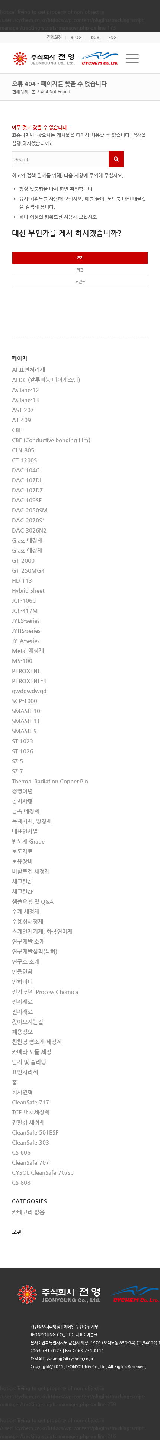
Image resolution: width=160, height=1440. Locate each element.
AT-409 (21, 420)
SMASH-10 (26, 711)
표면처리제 (25, 1072)
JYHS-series (26, 630)
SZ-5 (17, 761)
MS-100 (22, 660)
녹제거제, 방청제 (32, 821)
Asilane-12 (25, 389)
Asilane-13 (25, 400)
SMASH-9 (24, 731)
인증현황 (22, 971)
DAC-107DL (27, 480)
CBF (17, 430)
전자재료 (22, 1002)
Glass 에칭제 (27, 540)
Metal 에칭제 (28, 650)
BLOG (76, 37)
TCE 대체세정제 (30, 1112)
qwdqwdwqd (29, 690)
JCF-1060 (24, 600)
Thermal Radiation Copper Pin (50, 781)
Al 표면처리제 (28, 369)
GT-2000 (23, 560)
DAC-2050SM (30, 510)
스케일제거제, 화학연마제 (42, 931)
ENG (112, 37)
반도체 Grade (28, 841)
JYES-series (25, 620)
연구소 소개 (25, 961)
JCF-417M (25, 610)
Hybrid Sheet (28, 590)
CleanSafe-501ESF (35, 1132)
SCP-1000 (24, 701)
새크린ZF (22, 891)
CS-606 (21, 1152)
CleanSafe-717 (30, 1102)
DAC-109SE (27, 500)
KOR (95, 37)
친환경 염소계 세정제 (37, 1042)
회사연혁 (22, 1092)
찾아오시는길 (27, 1022)
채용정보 (22, 1032)
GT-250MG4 (28, 570)
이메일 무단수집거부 (81, 1326)
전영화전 (54, 37)
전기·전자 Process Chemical (46, 991)
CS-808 (21, 1182)
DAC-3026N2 (29, 530)
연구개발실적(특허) (34, 951)
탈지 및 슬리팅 (29, 1062)
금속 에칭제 (25, 811)
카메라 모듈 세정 (31, 1052)
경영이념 (22, 791)
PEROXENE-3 (29, 680)
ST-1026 (22, 751)
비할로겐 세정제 (31, 871)
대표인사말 (25, 831)
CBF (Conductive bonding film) (51, 440)
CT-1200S (24, 460)
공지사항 (22, 801)
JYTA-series (25, 640)
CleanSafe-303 (30, 1142)
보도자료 (22, 851)
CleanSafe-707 (30, 1162)
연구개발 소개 (28, 941)
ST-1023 (22, 741)
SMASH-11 (26, 721)
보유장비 (22, 861)
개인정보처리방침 (45, 1326)
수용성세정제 (27, 921)
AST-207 (23, 410)
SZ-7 (17, 771)
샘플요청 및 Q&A (33, 901)
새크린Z (21, 881)
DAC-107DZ (27, 490)
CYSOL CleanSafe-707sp (43, 1172)
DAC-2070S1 (28, 520)
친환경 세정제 (28, 1122)
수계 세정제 (25, 911)
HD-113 (22, 580)
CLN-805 (23, 450)
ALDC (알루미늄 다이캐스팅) (46, 379)
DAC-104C (25, 470)
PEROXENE (26, 670)
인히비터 (22, 981)
